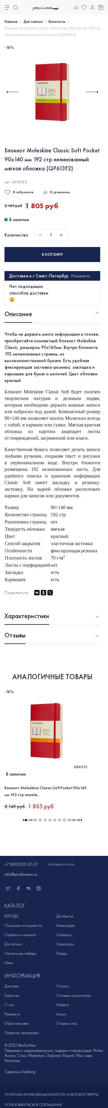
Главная (10, 21)
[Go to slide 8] (59, 820)
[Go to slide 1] (26, 820)
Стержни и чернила (20, 934)
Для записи (33, 21)
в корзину (52, 254)
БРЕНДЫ (11, 916)
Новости (62, 1005)
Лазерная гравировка (21, 1032)
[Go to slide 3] (35, 820)
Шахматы (64, 934)
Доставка (11, 986)
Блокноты (57, 21)
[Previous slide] (12, 92)
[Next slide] (92, 92)
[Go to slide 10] (69, 820)
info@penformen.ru (20, 874)
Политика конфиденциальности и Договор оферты (51, 1094)
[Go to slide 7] (54, 820)
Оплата (62, 986)
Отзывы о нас (66, 1023)
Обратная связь (16, 1023)
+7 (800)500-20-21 (21, 864)
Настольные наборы (20, 953)
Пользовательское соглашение (33, 1105)
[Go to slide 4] (40, 820)
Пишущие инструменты (23, 925)
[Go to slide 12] (78, 820)
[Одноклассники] (43, 592)
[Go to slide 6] (50, 820)
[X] (50, 592)
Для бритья (65, 916)
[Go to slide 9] (64, 820)
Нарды (61, 953)
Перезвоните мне (61, 864)
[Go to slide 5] (45, 820)
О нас (9, 1005)
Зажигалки (65, 944)
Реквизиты (12, 1014)
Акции (61, 1014)
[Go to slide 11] (74, 820)
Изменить (80, 276)
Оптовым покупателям (73, 995)
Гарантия (11, 995)
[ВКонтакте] (37, 592)
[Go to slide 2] (30, 820)
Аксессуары (65, 925)
